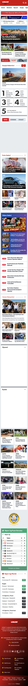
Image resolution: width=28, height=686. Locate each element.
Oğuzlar (18, 469)
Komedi (11, 679)
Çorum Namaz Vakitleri (19, 659)
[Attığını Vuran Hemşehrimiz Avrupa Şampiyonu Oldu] (20, 496)
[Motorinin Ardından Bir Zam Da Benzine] (20, 448)
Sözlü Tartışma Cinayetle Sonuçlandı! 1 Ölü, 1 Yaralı (23, 103)
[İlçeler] (25, 389)
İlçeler (4, 389)
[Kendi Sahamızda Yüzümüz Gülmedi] (20, 433)
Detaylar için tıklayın (14, 568)
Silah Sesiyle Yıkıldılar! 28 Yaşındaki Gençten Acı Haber (9, 94)
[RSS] (23, 651)
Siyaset (16, 7)
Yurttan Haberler (11, 110)
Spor (17, 438)
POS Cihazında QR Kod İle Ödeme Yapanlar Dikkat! (7, 441)
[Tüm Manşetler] (25, 297)
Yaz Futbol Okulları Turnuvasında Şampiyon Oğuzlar (14, 289)
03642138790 (15, 642)
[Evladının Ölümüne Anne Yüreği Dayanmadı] (20, 480)
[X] (7, 651)
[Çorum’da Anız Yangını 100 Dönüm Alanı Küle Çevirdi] (14, 75)
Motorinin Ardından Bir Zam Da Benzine (20, 457)
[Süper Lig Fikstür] (25, 573)
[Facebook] (4, 651)
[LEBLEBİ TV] (5, 2)
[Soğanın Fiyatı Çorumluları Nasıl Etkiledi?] (14, 224)
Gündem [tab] (13, 119)
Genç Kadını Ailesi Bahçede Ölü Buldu (23, 94)
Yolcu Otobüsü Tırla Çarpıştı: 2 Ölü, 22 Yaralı (10, 103)
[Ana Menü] (25, 3)
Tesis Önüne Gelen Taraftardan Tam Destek (7, 488)
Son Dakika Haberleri (18, 668)
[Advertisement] (14, 137)
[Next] (18, 651)
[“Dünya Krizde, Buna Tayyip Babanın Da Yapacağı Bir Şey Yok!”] (5, 245)
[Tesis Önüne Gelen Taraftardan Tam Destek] (7, 480)
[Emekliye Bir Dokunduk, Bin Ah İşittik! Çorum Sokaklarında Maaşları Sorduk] (5, 251)
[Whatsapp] (20, 651)
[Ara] (23, 3)
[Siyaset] (25, 347)
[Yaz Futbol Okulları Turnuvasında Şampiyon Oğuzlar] (20, 464)
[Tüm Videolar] (25, 215)
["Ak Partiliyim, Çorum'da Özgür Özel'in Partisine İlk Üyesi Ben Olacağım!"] (5, 240)
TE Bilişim (18, 683)
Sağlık (24, 679)
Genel (3, 7)
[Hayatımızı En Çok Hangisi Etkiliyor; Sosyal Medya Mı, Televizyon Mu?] (5, 234)
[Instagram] (10, 651)
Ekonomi (15, 679)
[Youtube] (12, 651)
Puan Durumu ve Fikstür (19, 664)
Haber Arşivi (7, 672)
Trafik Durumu (7, 663)
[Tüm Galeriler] (25, 155)
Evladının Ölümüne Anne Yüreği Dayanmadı (20, 488)
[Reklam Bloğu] (14, 17)
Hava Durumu (7, 658)
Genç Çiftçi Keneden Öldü (14, 112)
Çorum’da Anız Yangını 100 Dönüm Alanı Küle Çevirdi (7, 457)
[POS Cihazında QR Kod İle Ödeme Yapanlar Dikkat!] (7, 433)
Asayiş (22, 7)
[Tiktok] (15, 651)
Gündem (9, 7)
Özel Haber (5, 679)
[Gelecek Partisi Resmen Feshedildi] (7, 464)
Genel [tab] (6, 119)
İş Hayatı (19, 678)
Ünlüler (9, 678)
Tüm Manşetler (7, 667)
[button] (22, 65)
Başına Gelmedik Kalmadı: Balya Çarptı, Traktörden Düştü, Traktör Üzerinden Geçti (7, 505)
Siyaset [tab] (21, 119)
